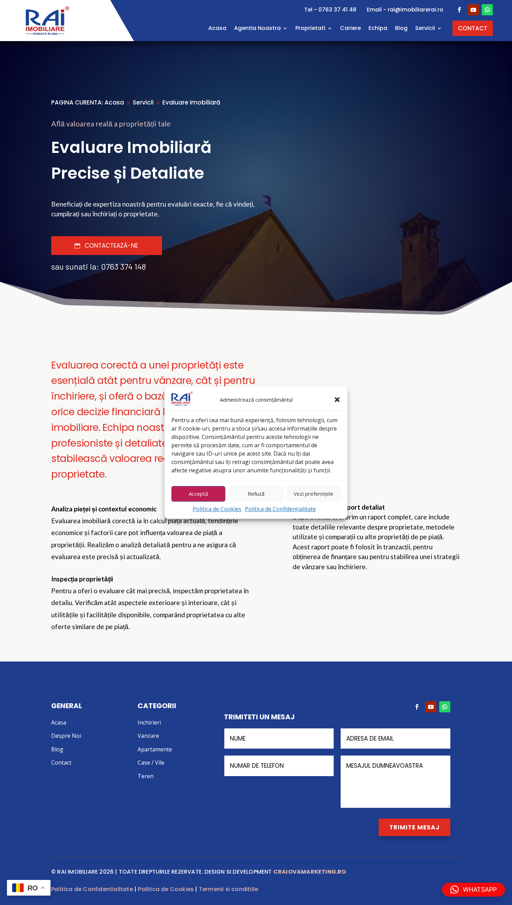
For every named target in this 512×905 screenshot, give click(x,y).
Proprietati (310, 28)
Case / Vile (151, 762)
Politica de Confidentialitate (92, 889)
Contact (61, 762)
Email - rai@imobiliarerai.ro (405, 10)
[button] (337, 399)
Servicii (425, 28)
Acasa (217, 28)
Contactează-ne (111, 245)
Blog (401, 28)
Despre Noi (66, 736)
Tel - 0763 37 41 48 (330, 10)
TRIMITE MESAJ (414, 827)
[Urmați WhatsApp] (487, 9)
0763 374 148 (123, 266)
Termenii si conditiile (228, 889)
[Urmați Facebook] (459, 9)
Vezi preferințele (313, 493)
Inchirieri (149, 722)
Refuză (256, 493)
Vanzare (148, 736)
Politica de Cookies (217, 509)
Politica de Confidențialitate (280, 509)
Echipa (378, 28)
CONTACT (472, 28)
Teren (146, 776)
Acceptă (198, 493)
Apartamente (155, 749)
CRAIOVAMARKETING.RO (309, 872)
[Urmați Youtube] (473, 9)
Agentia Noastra (257, 28)
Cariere (350, 28)
